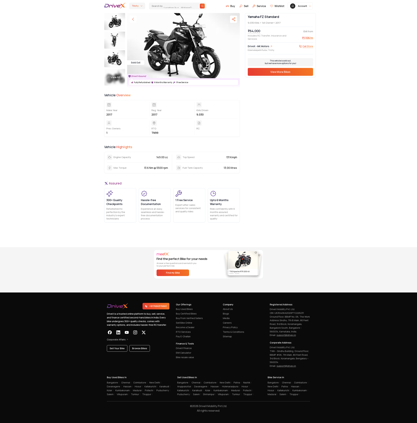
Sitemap (227, 336)
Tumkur (135, 394)
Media (226, 318)
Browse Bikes (139, 348)
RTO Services (183, 331)
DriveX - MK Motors (258, 46)
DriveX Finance (184, 348)
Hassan (128, 386)
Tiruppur (147, 394)
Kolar (110, 390)
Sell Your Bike (117, 348)
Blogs (226, 313)
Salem (111, 394)
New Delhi (155, 382)
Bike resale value (185, 357)
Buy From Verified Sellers (189, 318)
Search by (172, 5)
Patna (237, 382)
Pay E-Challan (183, 336)
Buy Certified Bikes (186, 313)
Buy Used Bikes (184, 309)
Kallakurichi (151, 386)
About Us (228, 309)
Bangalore (113, 382)
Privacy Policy (230, 327)
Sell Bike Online (184, 322)
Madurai (138, 390)
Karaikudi (164, 386)
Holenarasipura (231, 386)
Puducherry (163, 390)
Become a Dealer (185, 327)
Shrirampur (209, 394)
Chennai (126, 382)
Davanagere (114, 386)
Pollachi (149, 390)
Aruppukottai (184, 386)
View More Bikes (280, 72)
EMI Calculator (183, 352)
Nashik (247, 382)
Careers (227, 322)
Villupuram (123, 394)
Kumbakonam (123, 390)
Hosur (139, 386)
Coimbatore (140, 382)
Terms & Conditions (233, 331)
